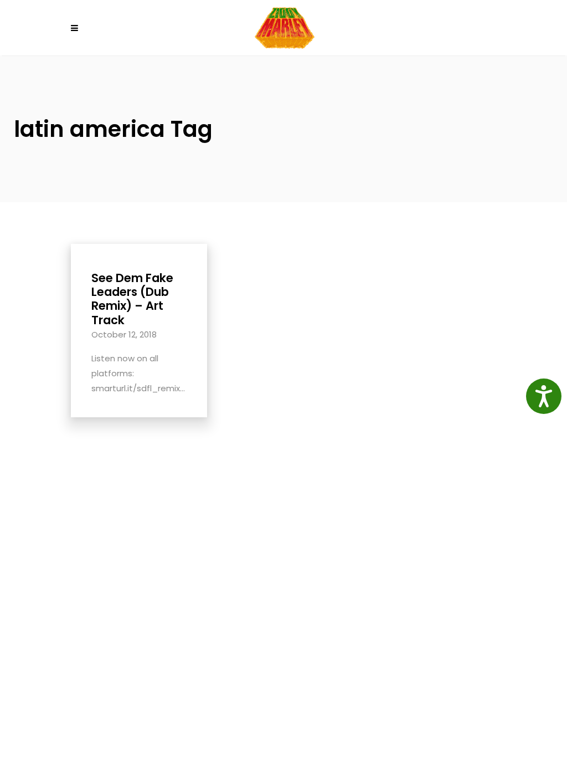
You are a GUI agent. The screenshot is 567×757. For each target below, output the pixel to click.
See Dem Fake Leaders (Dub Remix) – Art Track (132, 299)
